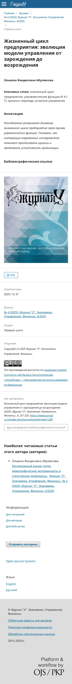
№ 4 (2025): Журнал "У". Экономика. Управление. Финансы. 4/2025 (34, 19)
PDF (12, 275)
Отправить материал (23, 544)
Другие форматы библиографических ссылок (35, 427)
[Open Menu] (4, 4)
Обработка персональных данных (31, 634)
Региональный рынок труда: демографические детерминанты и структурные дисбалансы (36, 471)
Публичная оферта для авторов (30, 620)
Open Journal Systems (21, 561)
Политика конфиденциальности (30, 627)
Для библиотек (15, 526)
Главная (9, 13)
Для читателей (15, 514)
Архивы (24, 13)
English (11, 584)
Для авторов (14, 520)
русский (11, 590)
